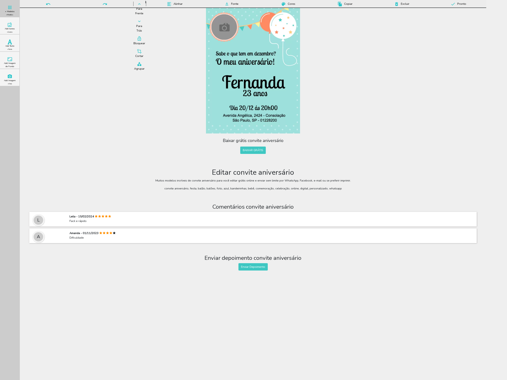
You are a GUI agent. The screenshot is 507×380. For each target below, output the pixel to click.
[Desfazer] (48, 4)
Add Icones (10, 30)
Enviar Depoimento (253, 267)
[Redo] (104, 4)
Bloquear (139, 43)
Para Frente (139, 11)
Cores (291, 4)
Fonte (234, 4)
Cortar (139, 56)
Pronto (461, 4)
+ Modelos (9, 13)
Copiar (348, 4)
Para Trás (139, 28)
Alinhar (178, 4)
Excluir (404, 4)
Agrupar (139, 69)
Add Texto (9, 47)
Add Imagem (10, 82)
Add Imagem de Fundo (10, 65)
